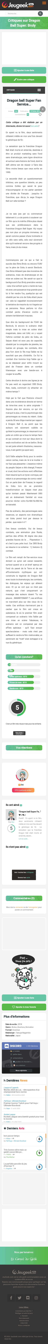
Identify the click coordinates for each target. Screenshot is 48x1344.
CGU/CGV (24, 1323)
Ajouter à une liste (25, 70)
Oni (16, 111)
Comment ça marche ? (24, 1311)
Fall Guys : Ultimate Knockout (16, 1141)
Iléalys (8, 1138)
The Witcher (10, 1157)
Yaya (8, 1108)
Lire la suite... (24, 839)
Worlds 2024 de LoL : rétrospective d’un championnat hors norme (22, 1091)
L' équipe (24, 1316)
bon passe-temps (12, 1136)
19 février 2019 (35, 111)
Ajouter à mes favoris (25, 1007)
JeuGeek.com (15, 1336)
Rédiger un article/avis (24, 1313)
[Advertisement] (24, 48)
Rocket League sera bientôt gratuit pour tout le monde (24, 1118)
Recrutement (24, 1318)
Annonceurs (24, 1320)
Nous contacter (24, 1325)
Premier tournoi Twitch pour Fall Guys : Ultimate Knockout (21, 1104)
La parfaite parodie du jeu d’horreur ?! (15, 1165)
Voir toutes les (23, 872)
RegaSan (9, 1168)
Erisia (31, 1336)
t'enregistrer (33, 907)
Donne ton (24, 877)
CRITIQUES (11, 90)
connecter (19, 907)
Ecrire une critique (25, 79)
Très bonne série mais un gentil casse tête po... (15, 1151)
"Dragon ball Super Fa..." (30, 811)
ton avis (34, 126)
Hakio (8, 1095)
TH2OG (8, 1154)
